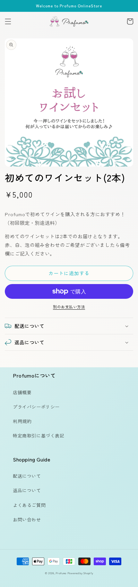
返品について (27, 490)
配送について (27, 476)
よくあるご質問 (29, 505)
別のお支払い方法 (69, 306)
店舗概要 (22, 392)
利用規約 (22, 421)
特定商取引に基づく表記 (39, 435)
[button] (8, 21)
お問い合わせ (27, 519)
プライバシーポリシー (36, 407)
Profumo (61, 573)
